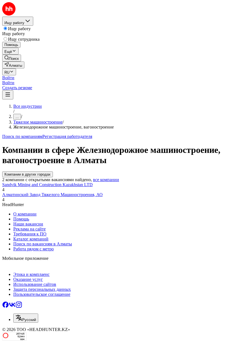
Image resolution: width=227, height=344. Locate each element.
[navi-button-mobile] (7, 94)
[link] (11, 58)
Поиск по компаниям (22, 136)
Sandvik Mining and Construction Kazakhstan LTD (47, 184)
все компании (106, 179)
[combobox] (25, 318)
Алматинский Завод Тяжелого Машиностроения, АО (52, 194)
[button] (8, 77)
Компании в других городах (27, 174)
